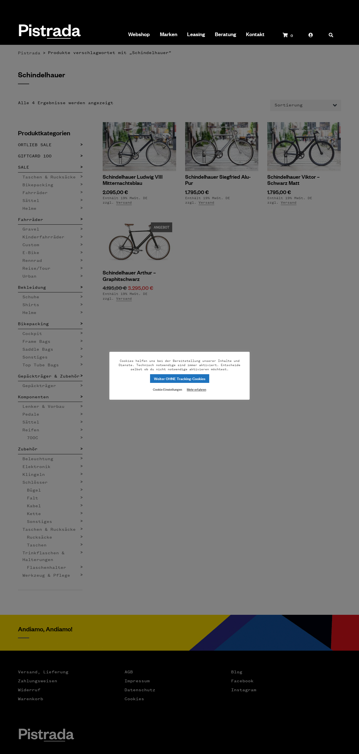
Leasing (196, 34)
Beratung (225, 34)
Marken (168, 34)
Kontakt (255, 34)
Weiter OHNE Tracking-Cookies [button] (179, 378)
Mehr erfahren (196, 389)
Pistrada (49, 32)
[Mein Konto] (311, 38)
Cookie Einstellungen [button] (167, 389)
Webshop (139, 34)
